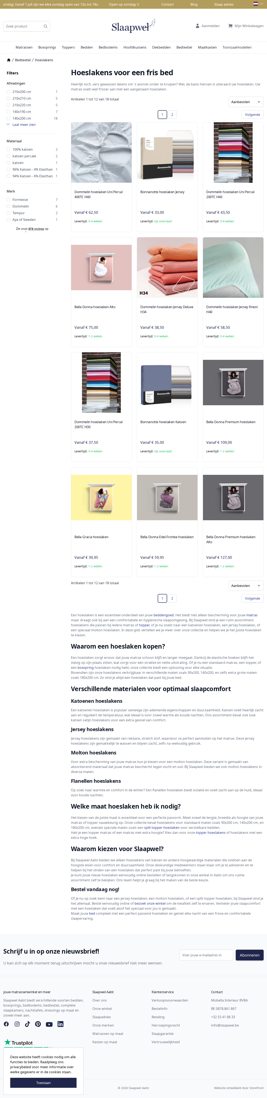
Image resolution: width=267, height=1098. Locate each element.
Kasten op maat (104, 1042)
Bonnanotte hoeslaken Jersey (162, 192)
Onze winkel (102, 1008)
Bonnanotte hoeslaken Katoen (163, 422)
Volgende (252, 114)
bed (92, 913)
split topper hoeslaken (162, 827)
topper (144, 625)
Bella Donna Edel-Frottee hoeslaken (167, 537)
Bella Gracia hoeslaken (91, 537)
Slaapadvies (101, 1017)
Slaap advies (224, 4)
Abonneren (249, 955)
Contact (167, 4)
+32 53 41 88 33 (223, 1017)
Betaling (158, 1017)
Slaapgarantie (163, 1033)
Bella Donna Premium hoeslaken (230, 422)
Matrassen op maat (107, 1033)
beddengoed (164, 615)
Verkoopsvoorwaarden (170, 1000)
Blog (194, 4)
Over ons (99, 1000)
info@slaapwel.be (225, 1025)
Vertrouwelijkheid (166, 1042)
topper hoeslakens (210, 832)
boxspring (86, 667)
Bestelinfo (160, 1008)
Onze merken (103, 1025)
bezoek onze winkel (150, 903)
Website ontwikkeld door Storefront (239, 1088)
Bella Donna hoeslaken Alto (95, 307)
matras (252, 615)
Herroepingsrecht (166, 1025)
